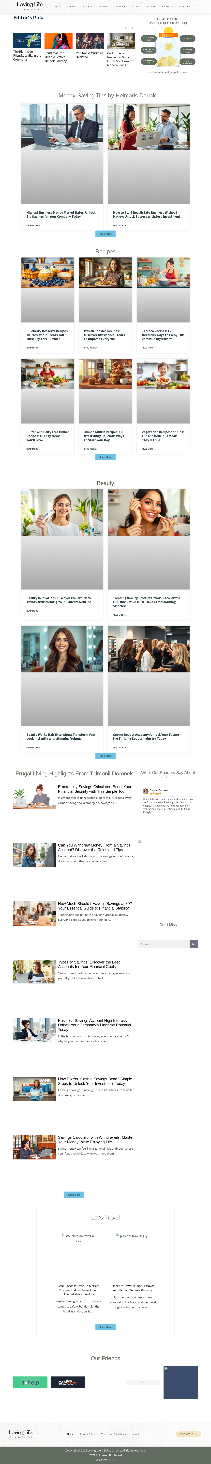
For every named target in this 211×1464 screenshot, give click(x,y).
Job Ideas (119, 6)
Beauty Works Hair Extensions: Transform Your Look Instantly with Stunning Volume (61, 736)
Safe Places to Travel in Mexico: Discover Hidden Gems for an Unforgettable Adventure (78, 1290)
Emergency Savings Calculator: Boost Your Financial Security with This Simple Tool (94, 789)
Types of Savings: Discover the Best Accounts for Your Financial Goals (89, 964)
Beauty (103, 6)
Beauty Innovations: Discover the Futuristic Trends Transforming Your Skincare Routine (58, 600)
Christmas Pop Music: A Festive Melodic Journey (56, 57)
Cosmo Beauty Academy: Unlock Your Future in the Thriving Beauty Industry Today (147, 736)
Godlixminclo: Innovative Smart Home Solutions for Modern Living (120, 59)
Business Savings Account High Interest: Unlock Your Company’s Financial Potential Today (94, 1025)
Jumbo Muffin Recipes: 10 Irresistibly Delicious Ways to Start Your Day (104, 436)
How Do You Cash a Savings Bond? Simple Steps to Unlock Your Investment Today (95, 1081)
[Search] (194, 944)
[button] (141, 804)
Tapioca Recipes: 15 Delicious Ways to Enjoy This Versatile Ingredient (163, 335)
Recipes (87, 6)
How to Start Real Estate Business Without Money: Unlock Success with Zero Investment (146, 214)
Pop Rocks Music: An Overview (89, 55)
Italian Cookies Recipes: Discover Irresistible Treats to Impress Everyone (104, 335)
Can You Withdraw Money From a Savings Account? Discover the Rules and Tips (94, 847)
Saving (151, 6)
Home (58, 6)
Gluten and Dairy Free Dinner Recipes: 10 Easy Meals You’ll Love (47, 436)
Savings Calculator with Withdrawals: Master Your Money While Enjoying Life (96, 1139)
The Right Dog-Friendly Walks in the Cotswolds (27, 55)
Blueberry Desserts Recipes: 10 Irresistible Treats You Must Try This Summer (47, 335)
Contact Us (186, 6)
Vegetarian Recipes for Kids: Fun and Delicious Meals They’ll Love (163, 436)
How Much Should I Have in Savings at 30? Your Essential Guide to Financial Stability (95, 906)
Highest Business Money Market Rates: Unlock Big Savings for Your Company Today (61, 214)
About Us (167, 6)
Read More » (33, 225)
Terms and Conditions (113, 1434)
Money (136, 6)
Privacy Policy (87, 1434)
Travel (73, 6)
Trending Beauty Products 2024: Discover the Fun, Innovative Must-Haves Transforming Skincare (146, 602)
